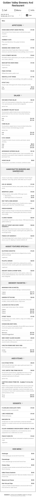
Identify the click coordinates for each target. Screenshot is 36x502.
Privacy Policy (22, 496)
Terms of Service (14, 496)
